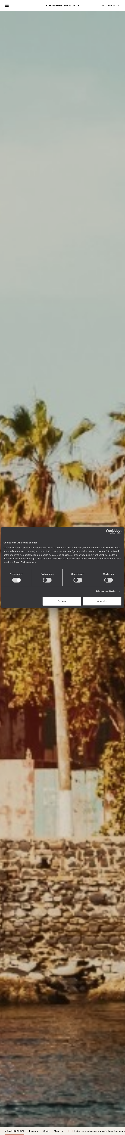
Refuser (62, 601)
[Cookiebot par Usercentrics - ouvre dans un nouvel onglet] (108, 531)
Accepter (102, 601)
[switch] (47, 580)
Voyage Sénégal (14, 1130)
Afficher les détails (106, 591)
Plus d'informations (25, 562)
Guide (46, 1130)
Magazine (58, 1130)
